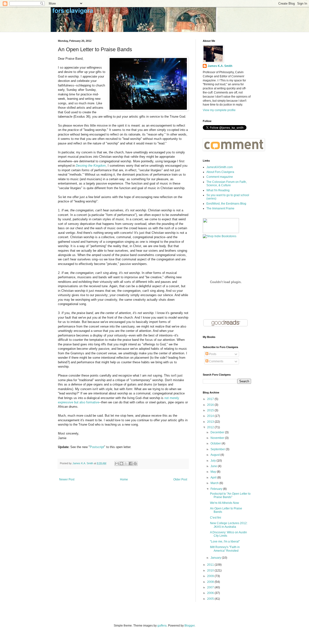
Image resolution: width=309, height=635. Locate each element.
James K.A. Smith (220, 66)
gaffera (162, 625)
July (214, 460)
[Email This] (116, 463)
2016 (211, 405)
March (215, 483)
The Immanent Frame (220, 208)
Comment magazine (219, 176)
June (214, 466)
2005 (211, 598)
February (217, 489)
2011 (211, 564)
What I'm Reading (218, 190)
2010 (211, 570)
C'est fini (215, 517)
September (218, 449)
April (214, 477)
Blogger (189, 625)
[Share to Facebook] (130, 463)
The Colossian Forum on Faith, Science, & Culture (226, 183)
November (218, 438)
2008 (211, 582)
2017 (211, 399)
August (215, 455)
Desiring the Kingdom (91, 165)
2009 (211, 576)
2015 (211, 410)
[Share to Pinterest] (135, 463)
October (216, 443)
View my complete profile (219, 110)
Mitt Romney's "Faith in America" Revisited (225, 548)
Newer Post (66, 479)
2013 (211, 421)
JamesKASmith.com (219, 167)
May (214, 471)
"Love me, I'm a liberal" (225, 541)
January (216, 557)
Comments (215, 361)
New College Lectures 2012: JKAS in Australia (228, 524)
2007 (211, 587)
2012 (211, 427)
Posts (212, 354)
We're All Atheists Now (224, 503)
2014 (211, 416)
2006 (211, 593)
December (218, 432)
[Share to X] (126, 463)
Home (124, 479)
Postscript (97, 447)
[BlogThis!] (121, 463)
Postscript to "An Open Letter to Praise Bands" (230, 495)
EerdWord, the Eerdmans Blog (226, 203)
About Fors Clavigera (220, 172)
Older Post (180, 479)
